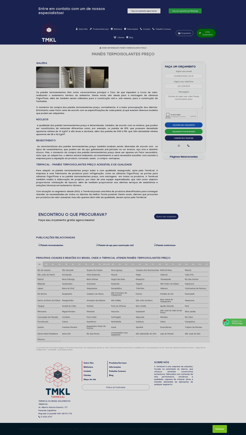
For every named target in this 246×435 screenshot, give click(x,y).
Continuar (219, 429)
